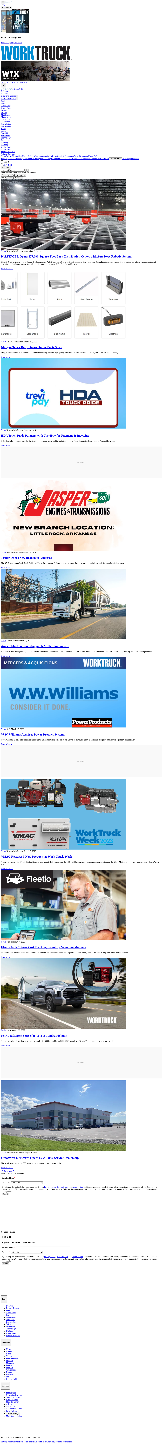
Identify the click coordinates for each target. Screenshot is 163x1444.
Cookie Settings (115, 159)
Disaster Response (8, 96)
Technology (6, 138)
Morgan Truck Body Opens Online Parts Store (31, 347)
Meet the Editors (58, 159)
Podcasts (53, 156)
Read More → (7, 268)
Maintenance (6, 115)
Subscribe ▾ (6, 8)
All (3, 175)
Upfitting (4, 142)
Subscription (6, 159)
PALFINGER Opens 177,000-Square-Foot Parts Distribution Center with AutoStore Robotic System (66, 256)
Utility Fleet (6, 147)
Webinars (83, 156)
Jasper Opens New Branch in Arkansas (26, 557)
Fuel (3, 101)
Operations (5, 119)
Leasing (4, 110)
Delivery (4, 91)
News (19, 2)
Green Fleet (5, 106)
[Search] (26, 170)
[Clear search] (28, 170)
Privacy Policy (7, 1442)
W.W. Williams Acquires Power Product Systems (33, 734)
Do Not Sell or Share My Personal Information (53, 1442)
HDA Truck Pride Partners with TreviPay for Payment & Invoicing (45, 435)
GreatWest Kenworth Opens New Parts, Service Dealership (40, 1157)
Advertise (69, 159)
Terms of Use (18, 1442)
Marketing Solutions (130, 159)
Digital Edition (16, 42)
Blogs (14, 156)
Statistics (60, 156)
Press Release (103, 159)
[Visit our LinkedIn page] (5, 1237)
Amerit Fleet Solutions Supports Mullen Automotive (35, 646)
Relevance (18, 178)
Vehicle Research (8, 151)
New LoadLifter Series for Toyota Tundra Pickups (34, 1035)
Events (76, 156)
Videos (19, 156)
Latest (10, 178)
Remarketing (6, 124)
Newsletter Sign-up (19, 159)
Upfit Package (46, 159)
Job (88, 156)
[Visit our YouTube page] (10, 1237)
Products (38, 156)
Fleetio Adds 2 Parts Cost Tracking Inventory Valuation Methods (43, 947)
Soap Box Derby (33, 159)
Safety (3, 129)
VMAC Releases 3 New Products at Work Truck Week (36, 856)
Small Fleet (5, 133)
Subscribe (5, 42)
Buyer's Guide (95, 156)
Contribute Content (89, 159)
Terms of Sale (29, 1442)
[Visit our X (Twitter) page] (7, 1237)
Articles (24, 2)
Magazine (46, 156)
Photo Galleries (28, 156)
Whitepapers (69, 156)
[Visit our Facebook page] (2, 1237)
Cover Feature (11, 2)
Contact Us (77, 159)
